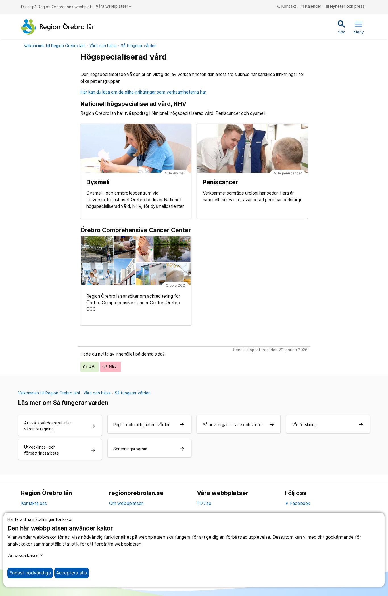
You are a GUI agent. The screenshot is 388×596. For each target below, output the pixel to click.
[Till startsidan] (58, 27)
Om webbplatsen (126, 503)
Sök (342, 26)
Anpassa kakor (23, 555)
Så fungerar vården (139, 45)
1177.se (204, 503)
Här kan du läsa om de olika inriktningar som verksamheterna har (143, 92)
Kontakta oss (34, 503)
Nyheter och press (345, 7)
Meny (359, 26)
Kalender (311, 7)
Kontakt (286, 7)
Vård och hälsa (103, 45)
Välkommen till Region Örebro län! (54, 45)
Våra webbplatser (114, 7)
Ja (91, 366)
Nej (112, 366)
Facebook (299, 503)
